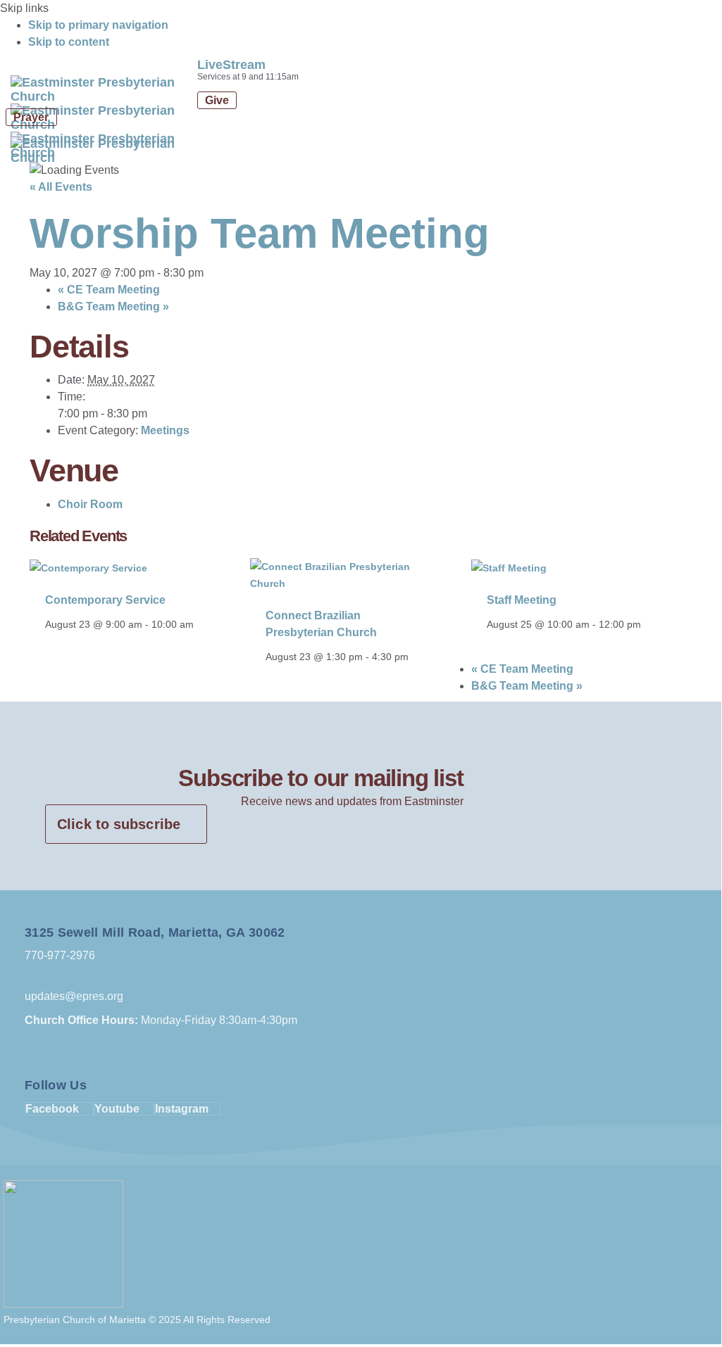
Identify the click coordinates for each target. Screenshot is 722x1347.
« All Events (61, 187)
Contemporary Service (105, 600)
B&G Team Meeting (113, 306)
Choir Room (90, 504)
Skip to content (68, 42)
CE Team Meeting (109, 290)
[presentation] (88, 566)
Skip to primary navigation (98, 25)
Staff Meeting (521, 600)
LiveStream (231, 65)
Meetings (165, 430)
